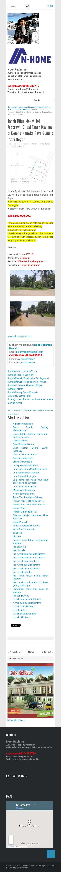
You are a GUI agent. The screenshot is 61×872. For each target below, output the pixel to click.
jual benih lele (19, 547)
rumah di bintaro (21, 617)
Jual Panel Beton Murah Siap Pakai (30, 469)
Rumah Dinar (19, 508)
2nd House (13, 144)
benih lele (17, 533)
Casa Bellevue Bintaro (24, 444)
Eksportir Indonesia (22, 461)
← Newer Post (14, 652)
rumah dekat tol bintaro (24, 613)
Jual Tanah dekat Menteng (26, 472)
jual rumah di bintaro (23, 572)
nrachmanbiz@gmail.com (29, 351)
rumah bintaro (20, 610)
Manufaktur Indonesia (24, 490)
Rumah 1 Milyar (15, 389)
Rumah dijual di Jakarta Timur (22, 371)
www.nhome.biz (16, 79)
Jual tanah (23, 144)
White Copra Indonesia (24, 529)
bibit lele (17, 536)
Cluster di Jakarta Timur (19, 396)
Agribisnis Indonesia (23, 423)
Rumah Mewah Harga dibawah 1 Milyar (27, 382)
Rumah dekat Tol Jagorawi (21, 375)
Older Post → (47, 652)
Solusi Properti (20, 522)
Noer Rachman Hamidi (24, 494)
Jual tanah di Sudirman (24, 486)
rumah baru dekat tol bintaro (27, 599)
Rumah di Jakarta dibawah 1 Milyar (25, 385)
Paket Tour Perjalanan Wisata (27, 497)
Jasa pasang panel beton (25, 465)
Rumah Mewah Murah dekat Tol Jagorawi (28, 378)
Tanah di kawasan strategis (26, 525)
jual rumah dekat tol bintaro (39, 410)
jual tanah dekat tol (36, 144)
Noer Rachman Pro (30, 866)
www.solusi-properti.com (20, 336)
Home (50, 6)
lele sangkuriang (21, 595)
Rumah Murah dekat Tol (25, 512)
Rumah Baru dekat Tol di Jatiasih (29, 504)
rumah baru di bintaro (23, 606)
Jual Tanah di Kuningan (24, 476)
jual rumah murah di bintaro (18, 410)
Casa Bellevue (20, 440)
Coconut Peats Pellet (23, 458)
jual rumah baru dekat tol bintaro (29, 554)
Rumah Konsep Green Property (23, 392)
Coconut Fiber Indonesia (25, 454)
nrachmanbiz (28, 359)
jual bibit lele (19, 550)
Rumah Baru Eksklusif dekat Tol (28, 501)
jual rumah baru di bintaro (25, 561)
